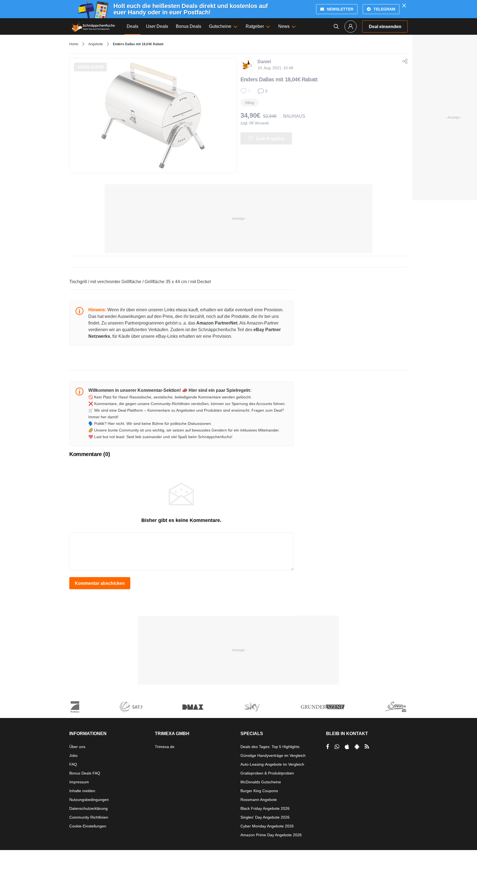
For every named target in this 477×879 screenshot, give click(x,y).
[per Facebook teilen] (327, 746)
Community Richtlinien (88, 817)
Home (73, 44)
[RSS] (367, 746)
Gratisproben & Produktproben (267, 773)
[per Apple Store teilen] (347, 746)
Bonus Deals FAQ (84, 773)
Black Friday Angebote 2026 (265, 808)
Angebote (95, 44)
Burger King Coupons (259, 791)
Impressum (79, 782)
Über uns (77, 746)
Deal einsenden (385, 26)
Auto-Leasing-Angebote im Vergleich (272, 764)
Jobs (73, 755)
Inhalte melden (82, 791)
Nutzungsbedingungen (89, 799)
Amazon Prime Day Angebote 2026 (271, 835)
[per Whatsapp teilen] (337, 746)
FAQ (73, 764)
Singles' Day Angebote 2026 (265, 817)
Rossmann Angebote (258, 799)
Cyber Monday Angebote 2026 (267, 826)
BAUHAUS (294, 116)
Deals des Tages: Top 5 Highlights (270, 746)
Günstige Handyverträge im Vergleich (273, 755)
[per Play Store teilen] (357, 746)
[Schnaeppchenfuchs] (93, 26)
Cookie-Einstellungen (87, 826)
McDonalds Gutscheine (260, 782)
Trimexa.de (164, 746)
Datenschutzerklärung (88, 808)
